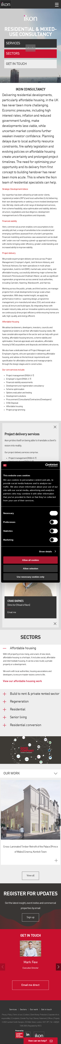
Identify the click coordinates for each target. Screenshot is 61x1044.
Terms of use (17, 1015)
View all (30, 875)
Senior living (18, 717)
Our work (34, 1010)
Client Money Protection (38, 1015)
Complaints (15, 1018)
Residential (17, 709)
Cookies (26, 1015)
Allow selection (30, 568)
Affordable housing (23, 648)
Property (57, 1018)
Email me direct (30, 985)
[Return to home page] (5, 4)
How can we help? (37, 1040)
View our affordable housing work (22, 681)
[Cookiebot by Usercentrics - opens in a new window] (45, 465)
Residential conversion (25, 725)
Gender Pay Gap (26, 1018)
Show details (45, 551)
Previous (2, 822)
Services (13, 43)
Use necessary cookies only (30, 577)
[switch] (54, 522)
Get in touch (16, 64)
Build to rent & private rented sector (34, 694)
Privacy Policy (7, 1015)
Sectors (12, 53)
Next (58, 822)
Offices (50, 1018)
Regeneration (19, 701)
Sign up (30, 917)
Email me (11, 612)
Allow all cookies (30, 560)
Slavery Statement (40, 1018)
